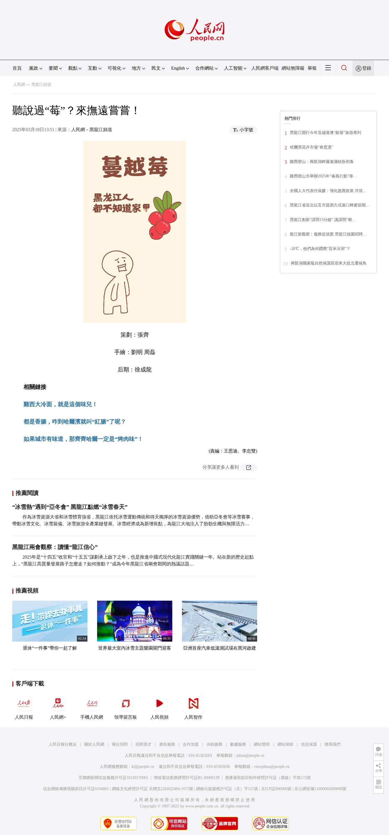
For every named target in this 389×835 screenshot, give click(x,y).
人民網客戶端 (265, 68)
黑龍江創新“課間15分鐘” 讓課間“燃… (323, 220)
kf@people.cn (143, 766)
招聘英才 (143, 744)
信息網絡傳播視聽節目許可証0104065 (76, 789)
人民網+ (58, 717)
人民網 (19, 84)
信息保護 (309, 744)
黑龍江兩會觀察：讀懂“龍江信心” (55, 547)
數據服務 (238, 744)
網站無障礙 (293, 68)
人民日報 (24, 717)
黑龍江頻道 (41, 84)
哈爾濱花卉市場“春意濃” (311, 147)
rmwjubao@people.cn (272, 766)
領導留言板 (125, 717)
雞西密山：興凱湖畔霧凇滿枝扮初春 (322, 162)
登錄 (366, 68)
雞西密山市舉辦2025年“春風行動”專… (323, 176)
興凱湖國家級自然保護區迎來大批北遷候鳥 (329, 263)
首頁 (17, 68)
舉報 (312, 68)
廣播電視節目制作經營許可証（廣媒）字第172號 (268, 778)
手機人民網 (91, 717)
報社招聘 (120, 744)
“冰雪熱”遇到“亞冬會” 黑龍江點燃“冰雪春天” (70, 507)
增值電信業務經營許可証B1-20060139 (187, 778)
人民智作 (193, 717)
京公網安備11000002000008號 (320, 789)
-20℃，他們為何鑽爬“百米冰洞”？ (320, 249)
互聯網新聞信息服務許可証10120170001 (113, 778)
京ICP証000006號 (276, 789)
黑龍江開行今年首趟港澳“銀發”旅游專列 (325, 133)
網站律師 (285, 744)
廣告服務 (167, 744)
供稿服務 (214, 744)
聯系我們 (333, 744)
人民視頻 (159, 717)
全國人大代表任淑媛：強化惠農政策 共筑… (328, 191)
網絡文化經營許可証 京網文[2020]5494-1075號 (152, 789)
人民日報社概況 (63, 744)
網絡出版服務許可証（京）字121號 (227, 789)
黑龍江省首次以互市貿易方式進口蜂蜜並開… (330, 205)
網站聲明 (262, 744)
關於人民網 (94, 744)
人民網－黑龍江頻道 (91, 129)
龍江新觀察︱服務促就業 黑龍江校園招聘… (328, 234)
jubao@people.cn (250, 755)
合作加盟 (191, 744)
